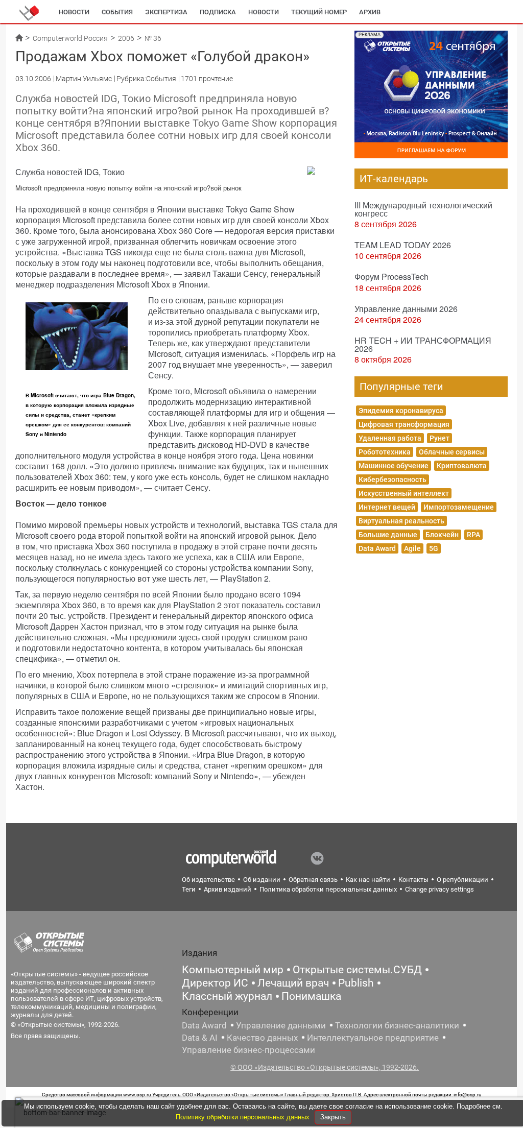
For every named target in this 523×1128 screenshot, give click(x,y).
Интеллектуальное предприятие (373, 1038)
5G (433, 548)
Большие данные (388, 535)
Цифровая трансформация (404, 424)
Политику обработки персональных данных (244, 1117)
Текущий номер (319, 12)
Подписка (218, 12)
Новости (74, 12)
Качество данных (262, 1038)
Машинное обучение (394, 466)
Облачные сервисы (452, 452)
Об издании (261, 879)
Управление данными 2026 (406, 309)
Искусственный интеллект (404, 493)
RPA (473, 535)
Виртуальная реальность (401, 521)
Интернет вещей (387, 507)
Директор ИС (215, 983)
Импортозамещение (458, 507)
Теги (189, 889)
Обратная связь (313, 879)
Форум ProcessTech (391, 276)
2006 (126, 38)
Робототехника (385, 452)
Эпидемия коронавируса (401, 410)
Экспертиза (166, 12)
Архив (370, 12)
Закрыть (333, 1117)
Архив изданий (227, 889)
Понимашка (311, 996)
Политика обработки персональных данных (328, 889)
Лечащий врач (293, 983)
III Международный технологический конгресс (423, 209)
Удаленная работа (390, 438)
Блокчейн (442, 535)
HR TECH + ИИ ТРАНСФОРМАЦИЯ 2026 (422, 344)
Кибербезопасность (392, 479)
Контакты (413, 879)
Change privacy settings (439, 889)
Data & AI (200, 1038)
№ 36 (153, 38)
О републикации (462, 879)
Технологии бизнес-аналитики (397, 1025)
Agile (412, 548)
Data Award (377, 548)
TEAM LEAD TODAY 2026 (402, 245)
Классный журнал (227, 996)
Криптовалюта (462, 466)
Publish (356, 983)
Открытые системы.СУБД (357, 970)
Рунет (439, 438)
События (117, 12)
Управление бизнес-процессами (248, 1050)
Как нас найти (368, 879)
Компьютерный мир (232, 970)
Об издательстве (208, 879)
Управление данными (281, 1025)
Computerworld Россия (70, 38)
